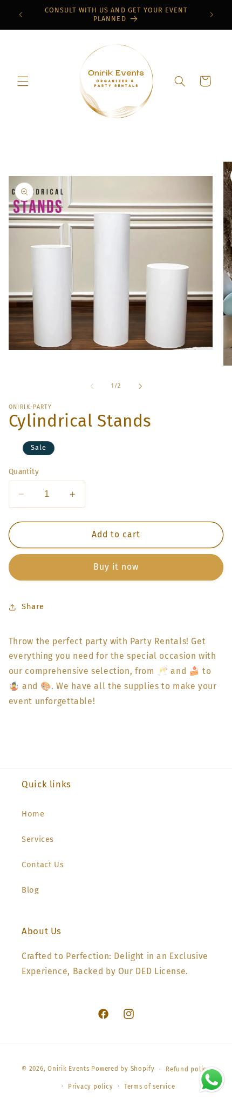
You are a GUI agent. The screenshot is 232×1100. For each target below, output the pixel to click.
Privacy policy (90, 1086)
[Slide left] (92, 386)
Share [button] (33, 606)
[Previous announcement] (20, 14)
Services (38, 839)
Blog (30, 890)
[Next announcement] (211, 14)
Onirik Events (68, 1069)
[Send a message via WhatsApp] (212, 1080)
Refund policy (188, 1069)
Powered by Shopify (122, 1069)
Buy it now (116, 567)
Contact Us (43, 864)
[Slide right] (140, 386)
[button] (22, 81)
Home (33, 814)
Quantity (24, 471)
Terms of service (149, 1086)
